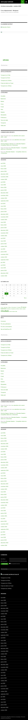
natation (24, 308)
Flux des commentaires (6, 326)
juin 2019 (3, 262)
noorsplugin (18, 716)
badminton (3, 308)
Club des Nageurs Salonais (7, 143)
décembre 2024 (4, 192)
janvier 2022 (4, 243)
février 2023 (3, 225)
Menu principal (26, 2)
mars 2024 (3, 206)
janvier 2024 (4, 211)
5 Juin (2, 307)
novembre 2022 (4, 233)
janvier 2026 (4, 171)
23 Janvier (23, 307)
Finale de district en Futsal (7, 83)
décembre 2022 (4, 230)
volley (16, 311)
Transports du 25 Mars (6, 80)
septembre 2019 (5, 259)
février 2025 (3, 187)
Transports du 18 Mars (6, 85)
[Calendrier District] (5, 27)
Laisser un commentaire (14, 12)
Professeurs (3, 117)
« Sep (2, 298)
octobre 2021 (4, 246)
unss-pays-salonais (7, 2)
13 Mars (9, 307)
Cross (2, 104)
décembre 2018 (4, 273)
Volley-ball (3, 125)
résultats (5, 311)
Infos (2, 109)
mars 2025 (3, 184)
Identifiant (3, 559)
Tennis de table (4, 120)
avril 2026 (3, 163)
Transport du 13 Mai (5, 75)
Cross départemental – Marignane (9, 10)
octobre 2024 (4, 198)
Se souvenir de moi (15, 563)
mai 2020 (3, 249)
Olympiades (3, 114)
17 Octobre (18, 307)
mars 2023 (3, 222)
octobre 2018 (4, 275)
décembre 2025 (4, 174)
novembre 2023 (4, 216)
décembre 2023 (4, 214)
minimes (20, 308)
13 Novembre (13, 307)
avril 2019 (3, 265)
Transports (3, 122)
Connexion (3, 321)
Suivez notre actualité (12, 574)
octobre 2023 (4, 219)
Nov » (25, 298)
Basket (2, 101)
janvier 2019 (4, 270)
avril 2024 (3, 203)
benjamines (9, 308)
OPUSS (6, 60)
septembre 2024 (5, 200)
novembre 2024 (4, 195)
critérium (17, 308)
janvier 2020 (4, 251)
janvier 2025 (4, 190)
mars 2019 (3, 267)
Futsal (2, 106)
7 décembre (5, 307)
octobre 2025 (4, 179)
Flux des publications (6, 323)
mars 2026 (3, 166)
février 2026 (3, 168)
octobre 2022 (4, 235)
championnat (13, 308)
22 (6, 293)
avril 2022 (3, 238)
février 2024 (3, 208)
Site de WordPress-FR (6, 329)
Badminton (3, 98)
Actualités (3, 96)
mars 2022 (3, 241)
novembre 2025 (4, 176)
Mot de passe (4, 561)
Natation (3, 112)
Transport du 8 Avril (5, 77)
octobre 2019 (4, 257)
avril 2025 (3, 182)
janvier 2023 (4, 227)
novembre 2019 (4, 254)
